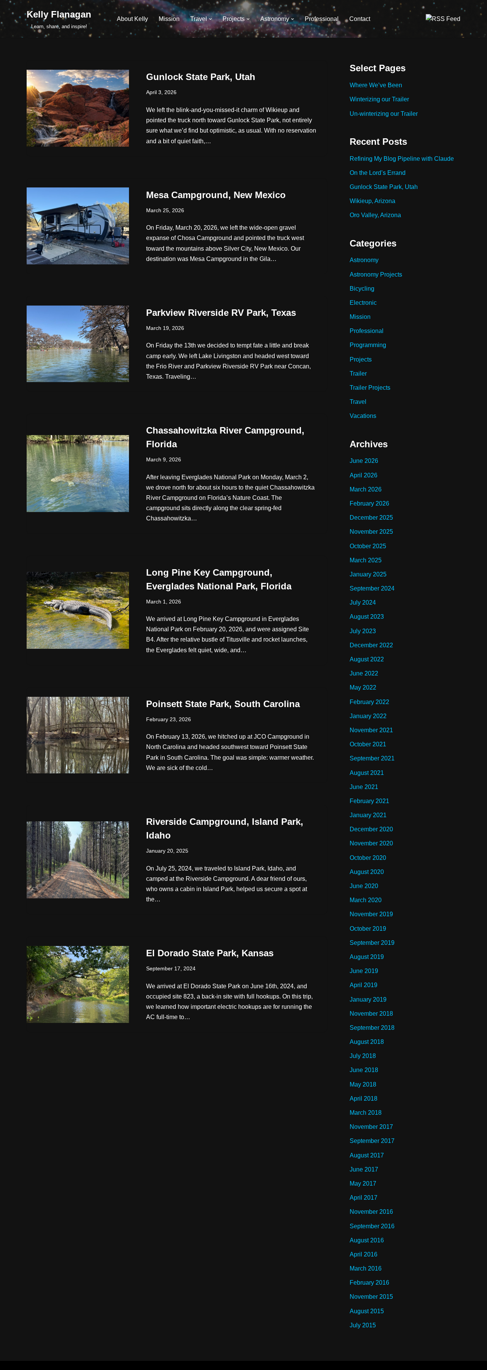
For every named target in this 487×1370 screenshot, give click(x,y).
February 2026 (369, 503)
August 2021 (367, 773)
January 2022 (368, 716)
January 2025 (368, 574)
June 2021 (364, 787)
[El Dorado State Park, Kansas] (78, 984)
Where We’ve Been (376, 85)
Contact (359, 19)
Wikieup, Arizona (372, 201)
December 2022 (371, 645)
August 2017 (367, 1155)
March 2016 (366, 1268)
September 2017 (372, 1141)
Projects (361, 359)
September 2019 (372, 942)
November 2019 (371, 914)
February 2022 (369, 702)
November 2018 (371, 1013)
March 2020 (366, 900)
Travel (358, 402)
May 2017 (363, 1183)
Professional (322, 19)
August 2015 (367, 1311)
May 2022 (363, 687)
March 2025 (366, 560)
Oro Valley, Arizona (375, 215)
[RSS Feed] (443, 18)
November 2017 (371, 1127)
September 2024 (372, 588)
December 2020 (371, 829)
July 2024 (363, 602)
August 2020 (367, 872)
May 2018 (363, 1084)
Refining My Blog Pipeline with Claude (402, 158)
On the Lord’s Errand (378, 173)
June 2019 (364, 971)
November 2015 (371, 1296)
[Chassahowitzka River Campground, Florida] (78, 473)
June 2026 (364, 461)
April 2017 (363, 1197)
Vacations (363, 416)
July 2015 (363, 1325)
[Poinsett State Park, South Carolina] (78, 735)
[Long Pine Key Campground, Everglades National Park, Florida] (78, 610)
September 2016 (372, 1226)
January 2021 (368, 815)
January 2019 (368, 999)
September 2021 (372, 758)
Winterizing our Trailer (379, 99)
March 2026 (366, 489)
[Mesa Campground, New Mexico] (78, 225)
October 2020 (368, 858)
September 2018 (372, 1027)
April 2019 (363, 985)
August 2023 (367, 616)
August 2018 (367, 1042)
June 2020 (364, 886)
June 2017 (364, 1169)
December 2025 (371, 517)
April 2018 (363, 1098)
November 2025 (371, 531)
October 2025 (368, 546)
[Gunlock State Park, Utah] (78, 108)
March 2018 (366, 1112)
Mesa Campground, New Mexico (216, 195)
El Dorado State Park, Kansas (210, 953)
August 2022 (367, 659)
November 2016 (371, 1211)
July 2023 (363, 631)
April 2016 (363, 1254)
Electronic (363, 302)
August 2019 (367, 957)
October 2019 (368, 928)
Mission (169, 19)
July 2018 (363, 1056)
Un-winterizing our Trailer (384, 113)
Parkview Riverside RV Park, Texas (221, 312)
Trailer (358, 373)
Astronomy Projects (376, 274)
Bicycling (362, 288)
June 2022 (364, 673)
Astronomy (364, 260)
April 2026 (363, 475)
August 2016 (367, 1240)
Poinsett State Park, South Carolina (223, 704)
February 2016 (369, 1282)
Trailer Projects (370, 387)
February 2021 (369, 801)
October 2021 (368, 744)
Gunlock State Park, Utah (200, 77)
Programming (368, 345)
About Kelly (132, 19)
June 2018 (364, 1070)
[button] (210, 19)
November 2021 (371, 730)
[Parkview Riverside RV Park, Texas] (78, 344)
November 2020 (371, 843)
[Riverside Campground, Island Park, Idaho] (78, 859)
